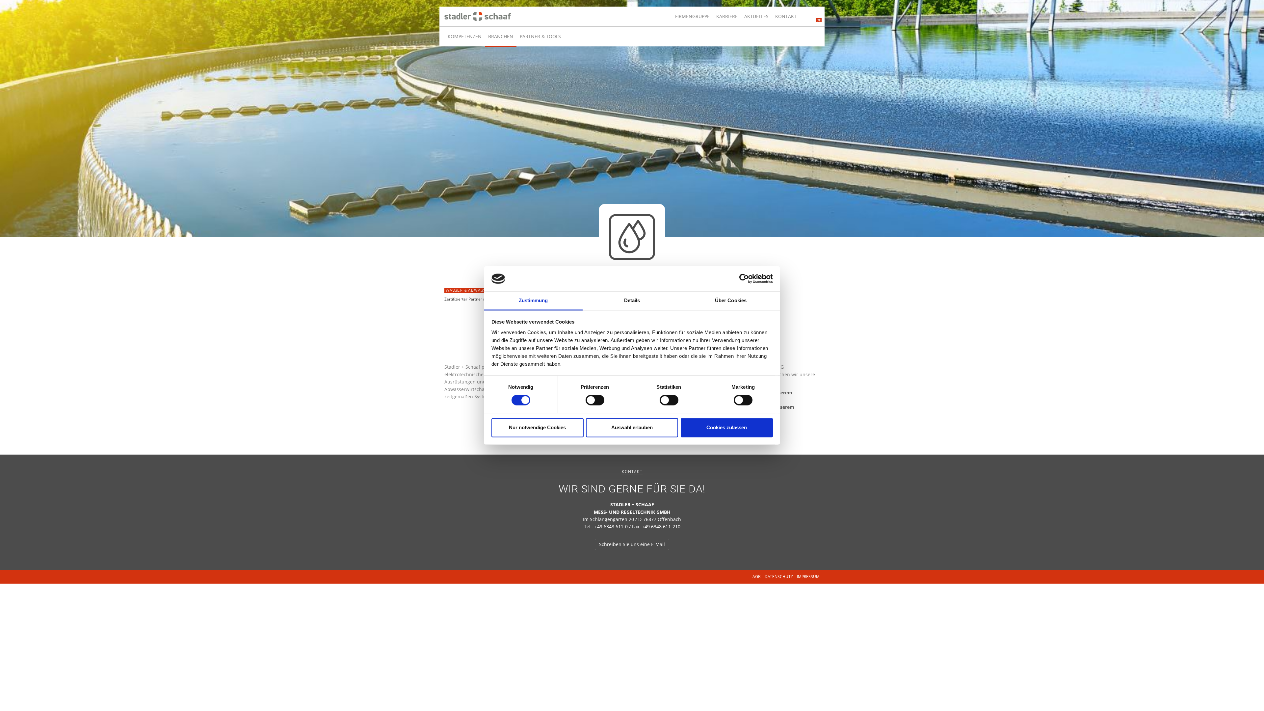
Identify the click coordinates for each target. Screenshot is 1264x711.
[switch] (595, 400)
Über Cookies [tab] (731, 300)
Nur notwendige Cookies (537, 427)
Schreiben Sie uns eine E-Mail (632, 544)
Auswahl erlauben (632, 427)
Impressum (808, 576)
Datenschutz (779, 576)
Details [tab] (632, 300)
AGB (756, 576)
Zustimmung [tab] (533, 300)
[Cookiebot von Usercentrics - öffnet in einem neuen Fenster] (744, 279)
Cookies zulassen (726, 427)
